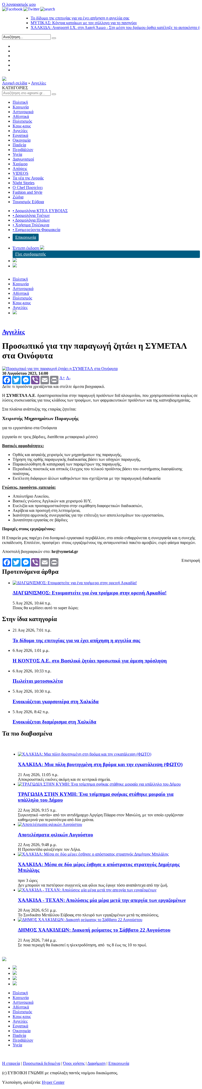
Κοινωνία (21, 107)
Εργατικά (20, 135)
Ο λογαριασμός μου (19, 4)
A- (68, 378)
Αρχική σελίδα (14, 83)
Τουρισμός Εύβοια (28, 201)
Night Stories (23, 183)
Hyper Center (53, 1082)
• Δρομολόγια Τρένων (31, 215)
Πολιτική (20, 102)
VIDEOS (20, 173)
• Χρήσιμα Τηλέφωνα (31, 225)
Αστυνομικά (23, 111)
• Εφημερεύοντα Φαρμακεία (36, 229)
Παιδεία (19, 145)
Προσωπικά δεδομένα (41, 1063)
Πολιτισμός (22, 121)
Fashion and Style (27, 192)
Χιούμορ (20, 164)
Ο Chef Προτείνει (28, 187)
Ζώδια (18, 197)
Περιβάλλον (23, 149)
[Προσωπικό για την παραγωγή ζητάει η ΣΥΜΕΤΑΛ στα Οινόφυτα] (60, 368)
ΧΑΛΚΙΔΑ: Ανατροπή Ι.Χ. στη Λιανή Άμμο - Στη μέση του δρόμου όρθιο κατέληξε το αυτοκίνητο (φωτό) (111, 27)
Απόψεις (20, 168)
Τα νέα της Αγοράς (28, 178)
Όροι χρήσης (74, 1063)
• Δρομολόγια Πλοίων (31, 220)
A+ (62, 378)
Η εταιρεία (11, 1063)
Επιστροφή (190, 560)
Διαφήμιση (96, 1063)
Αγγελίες (38, 83)
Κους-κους (22, 126)
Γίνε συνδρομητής (30, 254)
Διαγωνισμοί (23, 159)
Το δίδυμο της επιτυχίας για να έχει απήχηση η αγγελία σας (71, 18)
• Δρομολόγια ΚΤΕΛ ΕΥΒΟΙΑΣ (40, 210)
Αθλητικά (21, 116)
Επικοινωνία (25, 237)
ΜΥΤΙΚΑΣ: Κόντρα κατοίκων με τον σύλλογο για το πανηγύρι (75, 23)
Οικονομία (22, 140)
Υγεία (17, 154)
